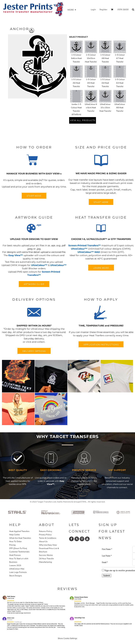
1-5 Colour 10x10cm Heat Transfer (91, 58)
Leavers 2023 (15, 565)
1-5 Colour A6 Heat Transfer (76, 83)
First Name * (107, 549)
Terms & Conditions (47, 538)
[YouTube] (87, 539)
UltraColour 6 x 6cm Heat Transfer (91, 107)
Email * (105, 562)
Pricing (12, 545)
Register (103, 9)
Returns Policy (45, 531)
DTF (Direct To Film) (18, 548)
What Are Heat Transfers (20, 538)
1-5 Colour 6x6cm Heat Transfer (76, 58)
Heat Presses (15, 555)
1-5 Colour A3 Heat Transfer (120, 83)
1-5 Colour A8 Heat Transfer (105, 58)
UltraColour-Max (16, 568)
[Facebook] (71, 539)
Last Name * (107, 556)
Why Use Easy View (48, 545)
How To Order (15, 541)
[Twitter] (76, 539)
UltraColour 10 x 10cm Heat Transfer (105, 107)
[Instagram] (82, 539)
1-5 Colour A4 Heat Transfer (105, 83)
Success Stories (46, 555)
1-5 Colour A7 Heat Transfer (120, 58)
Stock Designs (15, 575)
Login (93, 9)
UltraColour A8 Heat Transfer (119, 107)
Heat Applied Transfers (19, 531)
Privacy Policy (45, 534)
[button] (34, 160)
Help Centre (14, 534)
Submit (106, 575)
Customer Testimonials (19, 551)
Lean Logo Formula (18, 572)
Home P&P (14, 582)
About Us (43, 541)
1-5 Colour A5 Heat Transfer (91, 83)
